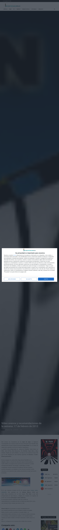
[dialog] (29, 265)
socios (14, 255)
